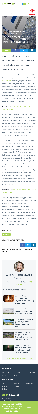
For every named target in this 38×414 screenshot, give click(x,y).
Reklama (16, 384)
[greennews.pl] (8, 4)
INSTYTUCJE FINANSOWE (23, 249)
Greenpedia (5, 372)
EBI (25, 75)
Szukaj (16, 375)
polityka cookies (12, 411)
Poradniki (5, 375)
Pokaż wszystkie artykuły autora (19, 358)
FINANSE (6, 50)
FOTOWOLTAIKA (10, 249)
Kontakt (16, 387)
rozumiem (29, 407)
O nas (4, 384)
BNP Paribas (6, 81)
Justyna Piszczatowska (16, 32)
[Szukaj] (29, 4)
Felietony (17, 372)
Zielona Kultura (31, 372)
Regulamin (29, 384)
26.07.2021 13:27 (13, 33)
